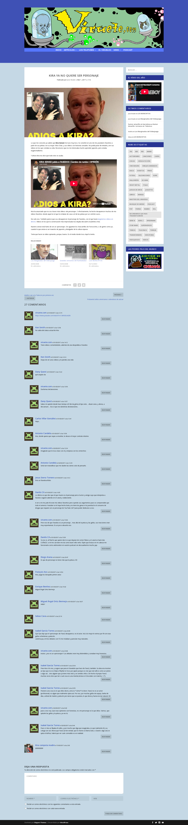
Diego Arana (46, 557)
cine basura (134, 166)
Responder (106, 319)
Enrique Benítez (42, 586)
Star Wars (133, 225)
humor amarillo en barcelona (139, 124)
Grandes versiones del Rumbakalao (73, 261)
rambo (147, 209)
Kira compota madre (45, 745)
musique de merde (136, 204)
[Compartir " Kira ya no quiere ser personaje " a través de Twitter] (79, 285)
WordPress (64, 822)
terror (153, 230)
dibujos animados (149, 166)
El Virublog (105, 50)
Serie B (132, 221)
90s (142, 151)
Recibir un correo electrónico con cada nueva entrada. (46, 808)
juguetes (149, 190)
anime (149, 151)
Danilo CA (39, 492)
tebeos (132, 230)
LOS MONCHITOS (95, 261)
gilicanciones (144, 175)
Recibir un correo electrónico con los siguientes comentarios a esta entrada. (54, 804)
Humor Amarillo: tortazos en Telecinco (143, 125)
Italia (145, 185)
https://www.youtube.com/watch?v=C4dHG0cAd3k (52, 315)
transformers (135, 235)
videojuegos (134, 240)
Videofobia (149, 235)
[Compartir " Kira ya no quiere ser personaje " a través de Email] (83, 285)
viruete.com (41, 312)
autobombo (134, 156)
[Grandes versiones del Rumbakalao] (73, 251)
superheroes (146, 225)
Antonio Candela (43, 433)
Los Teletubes (86, 50)
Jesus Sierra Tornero (45, 477)
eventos (140, 171)
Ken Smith (40, 327)
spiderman (151, 221)
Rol (154, 209)
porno (138, 209)
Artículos (69, 50)
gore (155, 175)
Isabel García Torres (44, 630)
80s (136, 151)
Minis (116, 50)
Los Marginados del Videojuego (43, 261)
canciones (147, 156)
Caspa (157, 156)
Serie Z (141, 221)
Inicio (58, 50)
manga (141, 195)
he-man (145, 180)
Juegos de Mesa (135, 190)
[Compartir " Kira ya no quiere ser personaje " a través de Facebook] (75, 285)
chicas (132, 161)
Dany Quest (40, 371)
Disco (131, 171)
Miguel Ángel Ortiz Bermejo (54, 601)
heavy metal (134, 185)
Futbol (132, 175)
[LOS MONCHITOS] (102, 251)
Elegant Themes (40, 822)
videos (145, 240)
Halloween (134, 180)
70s (130, 151)
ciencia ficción (144, 161)
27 (88, 80)
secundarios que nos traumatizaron (138, 215)
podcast (127, 50)
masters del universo (138, 199)
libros (132, 195)
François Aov (41, 572)
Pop (130, 209)
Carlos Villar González (45, 418)
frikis (149, 171)
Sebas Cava (40, 616)
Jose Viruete (71, 80)
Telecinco (142, 230)
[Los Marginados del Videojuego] (44, 251)
